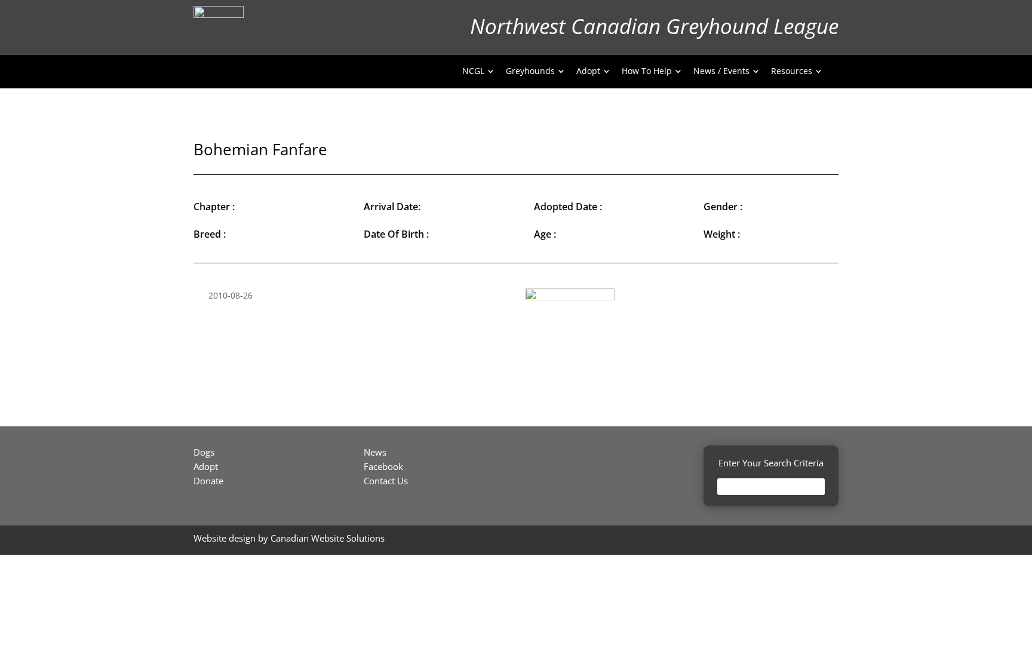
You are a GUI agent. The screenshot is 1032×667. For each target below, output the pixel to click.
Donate (208, 481)
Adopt (206, 466)
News (375, 452)
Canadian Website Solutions (328, 538)
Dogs (204, 452)
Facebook (383, 466)
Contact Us (386, 481)
